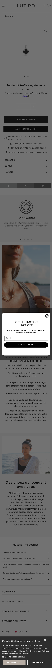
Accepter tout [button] (14, 662)
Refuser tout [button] (38, 662)
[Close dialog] (47, 316)
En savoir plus (24, 653)
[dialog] (26, 652)
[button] (26, 657)
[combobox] (45, 640)
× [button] (49, 640)
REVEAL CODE (26, 345)
